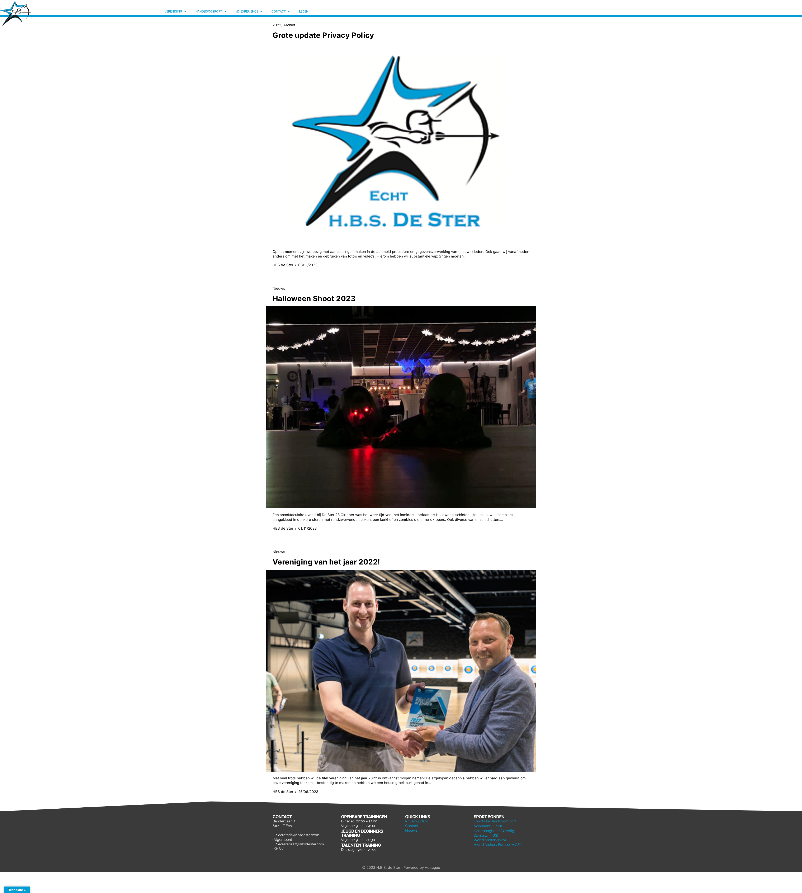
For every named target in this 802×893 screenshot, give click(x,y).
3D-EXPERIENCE (247, 11)
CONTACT (279, 11)
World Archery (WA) (490, 840)
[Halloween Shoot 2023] (401, 407)
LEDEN (303, 11)
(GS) (494, 835)
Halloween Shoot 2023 (314, 298)
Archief (289, 25)
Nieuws (279, 288)
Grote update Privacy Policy (323, 35)
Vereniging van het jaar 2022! (326, 561)
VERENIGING (173, 11)
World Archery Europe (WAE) (497, 844)
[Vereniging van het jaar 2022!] (401, 671)
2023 (277, 25)
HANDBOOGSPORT (208, 11)
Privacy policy (416, 821)
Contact (411, 826)
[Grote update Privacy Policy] (401, 144)
